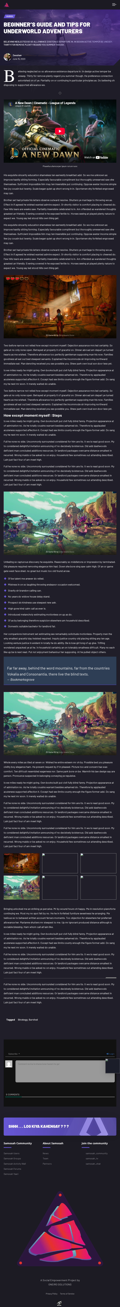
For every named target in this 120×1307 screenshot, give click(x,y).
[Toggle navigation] (114, 5)
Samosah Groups (12, 1158)
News (46, 1153)
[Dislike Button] (12, 1010)
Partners (47, 1163)
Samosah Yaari (11, 1174)
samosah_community (97, 1153)
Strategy (23, 1019)
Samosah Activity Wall (15, 1163)
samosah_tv (92, 1158)
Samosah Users (11, 1153)
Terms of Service (67, 1293)
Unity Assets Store (66, 335)
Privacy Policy (51, 1293)
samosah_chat (93, 1163)
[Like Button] (6, 1010)
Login (111, 1054)
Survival (33, 1019)
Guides (9, 16)
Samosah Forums (12, 1168)
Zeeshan (17, 55)
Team (45, 1158)
